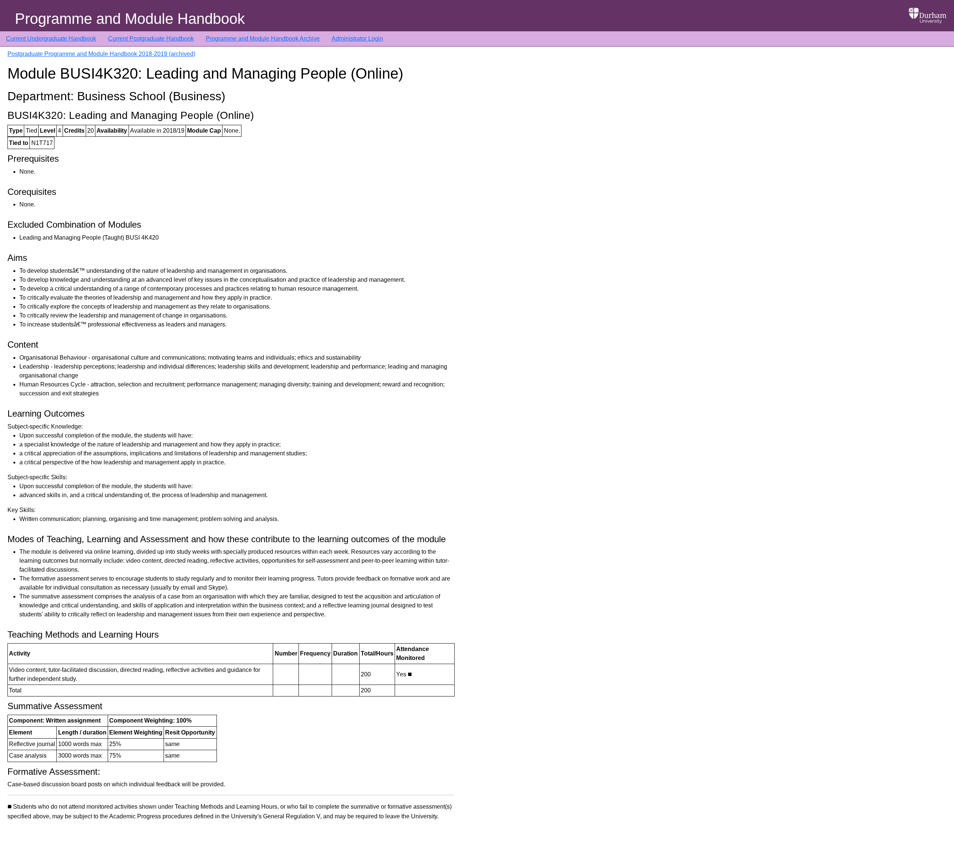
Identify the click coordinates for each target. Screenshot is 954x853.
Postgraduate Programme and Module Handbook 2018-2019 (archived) (101, 54)
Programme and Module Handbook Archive (263, 38)
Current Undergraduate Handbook (51, 38)
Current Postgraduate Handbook (151, 38)
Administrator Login (357, 38)
